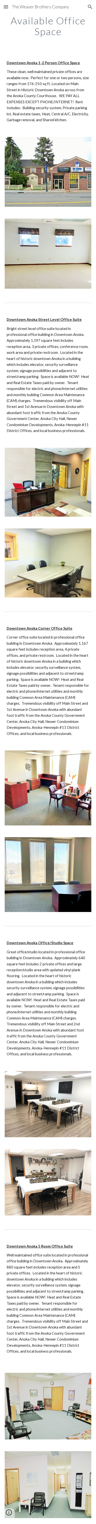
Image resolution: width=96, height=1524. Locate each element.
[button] (6, 7)
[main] (48, 26)
